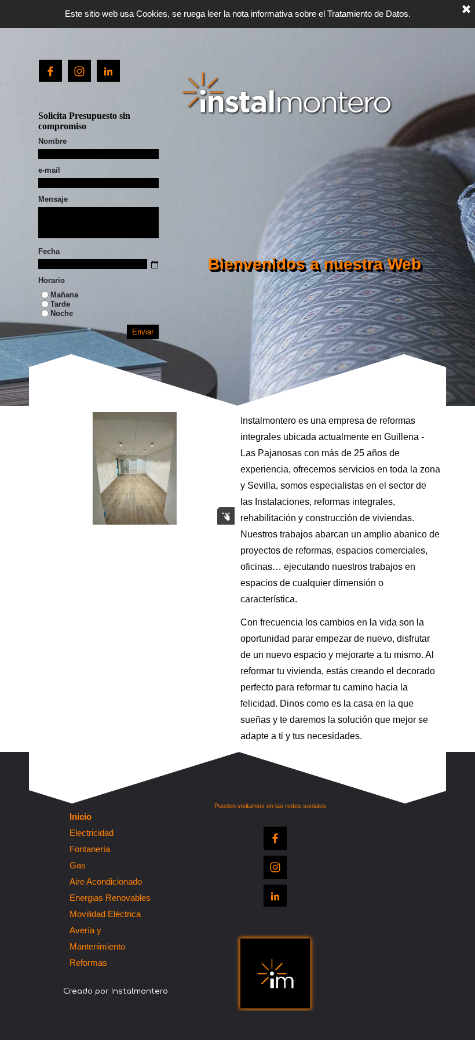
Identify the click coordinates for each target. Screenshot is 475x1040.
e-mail (49, 170)
